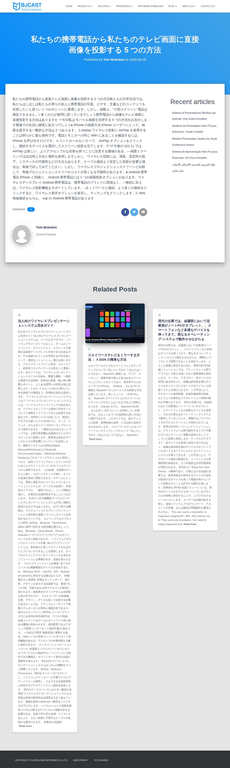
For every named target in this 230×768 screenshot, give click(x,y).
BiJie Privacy (80, 760)
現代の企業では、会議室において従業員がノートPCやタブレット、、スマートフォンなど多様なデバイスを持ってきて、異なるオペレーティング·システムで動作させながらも (184, 330)
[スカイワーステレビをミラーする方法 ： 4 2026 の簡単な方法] (115, 323)
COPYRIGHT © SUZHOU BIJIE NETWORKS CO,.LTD (41, 760)
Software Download (150, 6)
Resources (123, 6)
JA (31, 209)
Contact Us (208, 6)
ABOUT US (188, 6)
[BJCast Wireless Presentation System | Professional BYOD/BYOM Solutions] (27, 6)
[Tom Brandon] (22, 234)
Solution (103, 6)
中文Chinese (101, 760)
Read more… (26, 726)
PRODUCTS (84, 6)
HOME (69, 6)
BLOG (172, 6)
